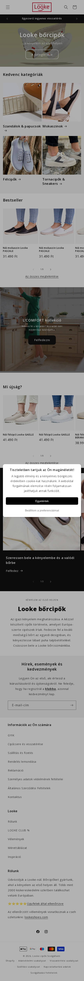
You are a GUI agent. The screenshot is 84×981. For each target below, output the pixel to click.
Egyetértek (42, 500)
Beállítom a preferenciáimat (42, 510)
